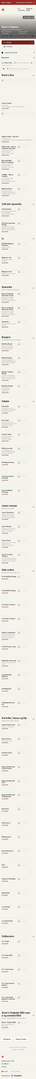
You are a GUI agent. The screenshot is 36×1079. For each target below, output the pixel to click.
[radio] (18, 42)
